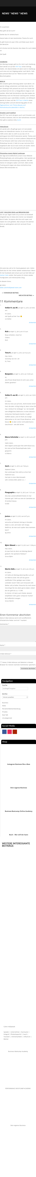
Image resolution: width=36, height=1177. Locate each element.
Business (5, 703)
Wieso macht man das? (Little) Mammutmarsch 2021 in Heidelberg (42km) (17, 890)
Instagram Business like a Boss (18, 764)
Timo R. (8, 353)
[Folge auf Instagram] (9, 732)
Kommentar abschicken (28, 668)
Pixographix (9, 492)
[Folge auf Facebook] (4, 732)
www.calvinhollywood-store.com (11, 287)
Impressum (23, 1168)
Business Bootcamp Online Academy (18, 811)
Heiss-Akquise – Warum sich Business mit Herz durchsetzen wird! (18, 992)
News (4, 706)
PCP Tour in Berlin (22, 100)
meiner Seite (4, 275)
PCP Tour (19, 67)
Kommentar (4, 624)
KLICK (19, 120)
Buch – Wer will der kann (18, 835)
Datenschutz (13, 1168)
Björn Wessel (10, 545)
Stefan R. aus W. (11, 308)
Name (2, 645)
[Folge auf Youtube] (15, 732)
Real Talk (5, 715)
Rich (6, 331)
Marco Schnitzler (11, 437)
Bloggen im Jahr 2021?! (12, 942)
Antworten (32, 322)
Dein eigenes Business (18, 788)
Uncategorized (7, 718)
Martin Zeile (10, 569)
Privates (5, 712)
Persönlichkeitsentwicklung (11, 709)
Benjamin (9, 374)
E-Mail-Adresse (5, 654)
